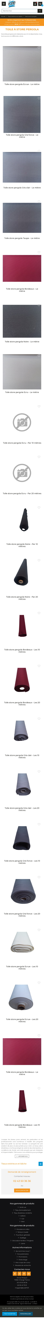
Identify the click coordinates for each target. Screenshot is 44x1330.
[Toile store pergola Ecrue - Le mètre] (22, 64)
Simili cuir (23, 1207)
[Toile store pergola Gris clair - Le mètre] (22, 167)
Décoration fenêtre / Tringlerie (22, 1241)
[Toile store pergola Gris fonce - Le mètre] (22, 114)
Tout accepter (9, 1314)
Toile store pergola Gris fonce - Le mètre (22, 136)
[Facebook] (15, 1274)
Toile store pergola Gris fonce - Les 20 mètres (22, 915)
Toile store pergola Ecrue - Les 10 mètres (22, 967)
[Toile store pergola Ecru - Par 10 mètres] (22, 422)
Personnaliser (25, 1314)
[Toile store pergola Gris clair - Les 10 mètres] (22, 735)
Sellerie (22, 1216)
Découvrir (22, 90)
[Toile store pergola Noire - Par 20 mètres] (22, 576)
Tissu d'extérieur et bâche (23, 1213)
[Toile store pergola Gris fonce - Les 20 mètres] (22, 893)
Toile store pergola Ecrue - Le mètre (22, 84)
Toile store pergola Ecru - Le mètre (22, 392)
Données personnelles (27, 1296)
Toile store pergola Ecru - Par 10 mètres (22, 443)
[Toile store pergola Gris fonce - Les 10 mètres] (22, 840)
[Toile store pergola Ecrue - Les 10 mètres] (22, 946)
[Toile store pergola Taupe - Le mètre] (22, 218)
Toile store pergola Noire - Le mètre (22, 342)
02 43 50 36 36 (22, 1180)
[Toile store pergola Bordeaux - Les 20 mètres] (22, 682)
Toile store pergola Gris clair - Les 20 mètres (22, 809)
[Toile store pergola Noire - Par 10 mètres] (22, 524)
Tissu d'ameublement (23, 1210)
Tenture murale (23, 1232)
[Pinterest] (24, 1274)
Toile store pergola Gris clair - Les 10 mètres (22, 756)
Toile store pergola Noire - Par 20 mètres (22, 598)
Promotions (23, 1257)
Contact (31, 1299)
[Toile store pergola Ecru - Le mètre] (22, 372)
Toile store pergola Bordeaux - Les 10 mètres (22, 651)
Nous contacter (22, 1190)
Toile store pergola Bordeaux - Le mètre (22, 290)
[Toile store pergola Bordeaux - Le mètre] (22, 268)
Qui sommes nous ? (23, 1251)
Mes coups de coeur (22, 1262)
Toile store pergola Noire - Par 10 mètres (22, 545)
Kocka (29, 1303)
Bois (22, 1221)
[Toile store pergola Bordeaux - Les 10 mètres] (22, 629)
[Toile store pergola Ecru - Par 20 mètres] (22, 473)
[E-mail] (29, 1274)
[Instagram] (19, 1274)
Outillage (23, 1238)
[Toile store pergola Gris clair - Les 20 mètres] (22, 788)
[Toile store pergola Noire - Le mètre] (22, 321)
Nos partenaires (23, 1254)
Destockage (23, 1260)
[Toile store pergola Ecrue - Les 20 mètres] (22, 999)
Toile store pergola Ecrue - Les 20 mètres (22, 1020)
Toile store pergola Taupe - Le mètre (22, 238)
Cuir (22, 1219)
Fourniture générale (23, 1235)
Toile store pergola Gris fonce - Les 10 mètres (22, 862)
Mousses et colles (22, 1229)
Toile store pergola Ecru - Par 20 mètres (22, 493)
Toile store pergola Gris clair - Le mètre (22, 188)
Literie (23, 1243)
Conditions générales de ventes (19, 1299)
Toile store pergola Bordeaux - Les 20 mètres (22, 703)
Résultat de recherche (23, 1265)
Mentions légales (15, 1296)
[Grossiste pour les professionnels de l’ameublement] (11, 4)
